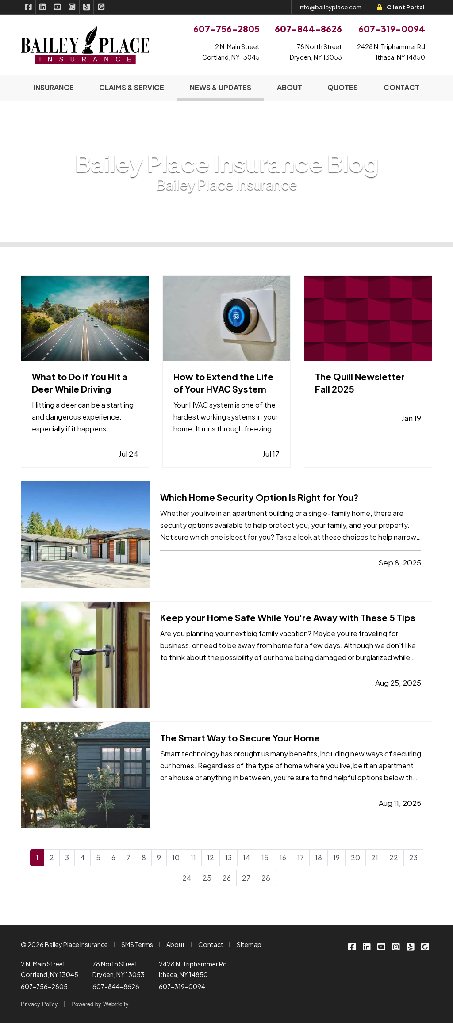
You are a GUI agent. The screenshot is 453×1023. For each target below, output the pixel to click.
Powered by (100, 1004)
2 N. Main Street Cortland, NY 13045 (49, 969)
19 (336, 857)
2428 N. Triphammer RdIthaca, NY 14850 (391, 51)
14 (246, 857)
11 (193, 857)
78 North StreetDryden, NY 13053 (316, 51)
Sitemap (249, 944)
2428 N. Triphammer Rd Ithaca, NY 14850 (193, 969)
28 (265, 877)
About (175, 944)
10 (176, 857)
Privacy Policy (39, 1004)
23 (413, 857)
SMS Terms (137, 944)
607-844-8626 (115, 986)
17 (300, 857)
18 (318, 857)
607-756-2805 (44, 986)
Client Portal (406, 7)
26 (227, 877)
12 (210, 857)
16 (283, 857)
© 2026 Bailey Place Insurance (64, 944)
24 (187, 877)
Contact (210, 944)
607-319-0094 (182, 986)
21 (374, 857)
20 (355, 857)
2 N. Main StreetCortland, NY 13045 (231, 51)
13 (228, 857)
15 (265, 857)
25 (207, 877)
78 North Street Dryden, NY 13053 (118, 969)
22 (393, 857)
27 (246, 877)
